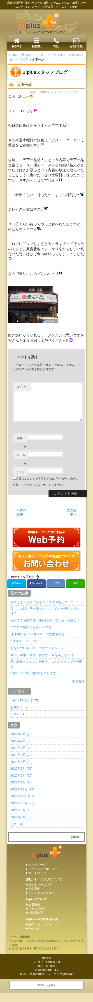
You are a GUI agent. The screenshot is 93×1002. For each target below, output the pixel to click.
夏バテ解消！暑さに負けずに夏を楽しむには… (43, 655)
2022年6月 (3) (20, 748)
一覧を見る (77, 681)
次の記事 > (71, 512)
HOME (16, 46)
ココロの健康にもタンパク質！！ (34, 627)
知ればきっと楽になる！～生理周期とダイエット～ (46, 602)
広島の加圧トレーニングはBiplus (51, 974)
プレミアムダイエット (43, 893)
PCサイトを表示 (46, 985)
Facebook (37, 583)
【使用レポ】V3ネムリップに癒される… (39, 634)
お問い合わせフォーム (43, 924)
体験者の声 (35, 912)
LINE (75, 583)
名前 (21, 439)
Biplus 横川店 (19, 700)
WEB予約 (76, 46)
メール (21, 456)
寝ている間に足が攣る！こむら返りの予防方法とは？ (45, 611)
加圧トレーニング (40, 884)
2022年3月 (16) (21, 768)
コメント (22, 386)
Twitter (18, 583)
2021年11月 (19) (22, 796)
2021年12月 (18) (22, 789)
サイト (20, 472)
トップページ (37, 864)
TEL (56, 46)
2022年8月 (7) (20, 734)
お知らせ (16, 707)
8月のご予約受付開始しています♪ (34, 673)
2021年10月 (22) (22, 803)
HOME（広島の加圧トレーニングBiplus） (38, 55)
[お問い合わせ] (46, 545)
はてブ (56, 583)
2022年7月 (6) (20, 741)
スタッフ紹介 (37, 908)
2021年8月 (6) (20, 817)
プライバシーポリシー (43, 869)
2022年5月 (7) (20, 755)
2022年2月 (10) (21, 775)
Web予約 (34, 928)
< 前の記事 (21, 512)
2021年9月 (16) (21, 810)
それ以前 (16, 824)
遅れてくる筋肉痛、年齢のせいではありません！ (45, 620)
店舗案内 (34, 904)
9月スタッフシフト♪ (24, 641)
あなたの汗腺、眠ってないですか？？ (37, 648)
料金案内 (34, 888)
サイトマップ (37, 873)
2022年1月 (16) (21, 782)
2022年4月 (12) (21, 762)
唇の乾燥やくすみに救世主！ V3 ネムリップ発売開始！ (46, 664)
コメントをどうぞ (68, 91)
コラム (15, 714)
